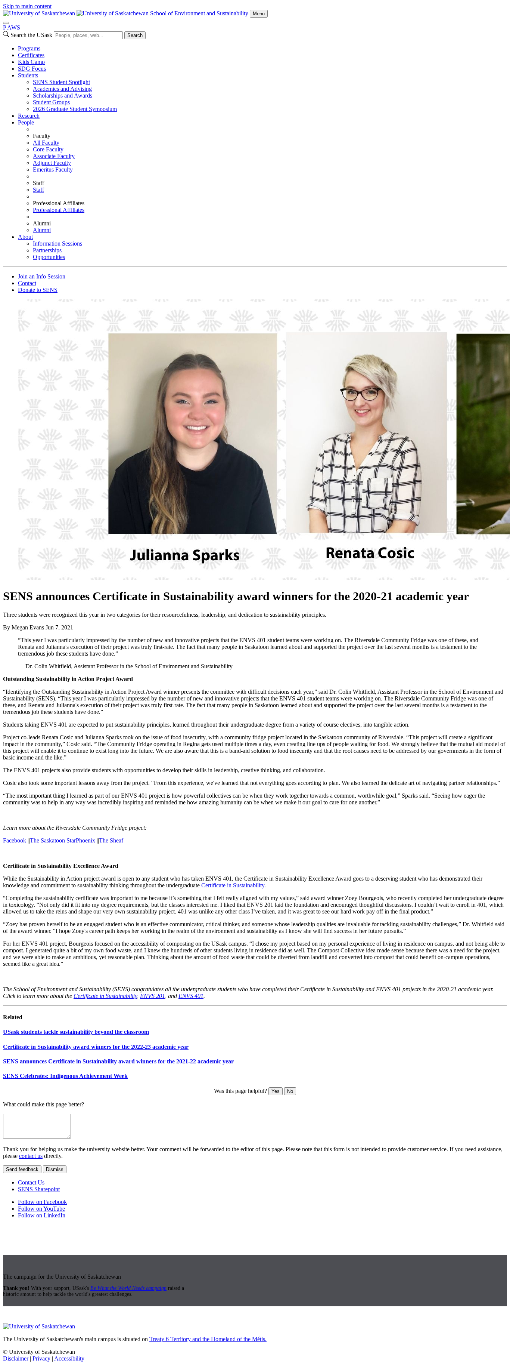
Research (29, 116)
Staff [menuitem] (38, 183)
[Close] (6, 23)
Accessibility (69, 1358)
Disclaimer (15, 1358)
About (25, 237)
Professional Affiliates (58, 210)
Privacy (41, 1358)
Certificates (31, 55)
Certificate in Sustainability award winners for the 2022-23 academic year (96, 1047)
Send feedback (22, 1169)
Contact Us (31, 1182)
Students (28, 75)
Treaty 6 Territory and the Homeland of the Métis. (208, 1339)
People (26, 122)
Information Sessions (57, 243)
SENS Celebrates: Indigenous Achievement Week (65, 1076)
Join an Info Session (41, 276)
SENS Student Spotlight (61, 82)
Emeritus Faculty (53, 169)
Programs (29, 48)
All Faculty (46, 142)
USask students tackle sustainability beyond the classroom (76, 1032)
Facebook (14, 840)
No (290, 1091)
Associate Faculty (54, 156)
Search (135, 35)
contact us (31, 1156)
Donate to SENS (37, 290)
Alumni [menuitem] (42, 223)
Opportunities (49, 257)
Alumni (42, 230)
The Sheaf (111, 840)
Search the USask (31, 35)
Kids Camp (31, 62)
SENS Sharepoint (39, 1189)
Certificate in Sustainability (232, 885)
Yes (275, 1091)
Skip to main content (27, 6)
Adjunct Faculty (52, 163)
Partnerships (47, 250)
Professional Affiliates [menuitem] (58, 203)
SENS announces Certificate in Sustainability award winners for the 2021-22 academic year (118, 1061)
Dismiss (54, 1169)
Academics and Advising (62, 89)
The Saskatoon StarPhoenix (62, 840)
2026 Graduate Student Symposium (75, 109)
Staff (38, 190)
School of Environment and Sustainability (199, 13)
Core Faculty (48, 149)
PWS (11, 27)
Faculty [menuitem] (41, 136)
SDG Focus (32, 68)
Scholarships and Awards (62, 95)
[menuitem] (262, 48)
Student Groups (51, 102)
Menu (259, 13)
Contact (27, 283)
